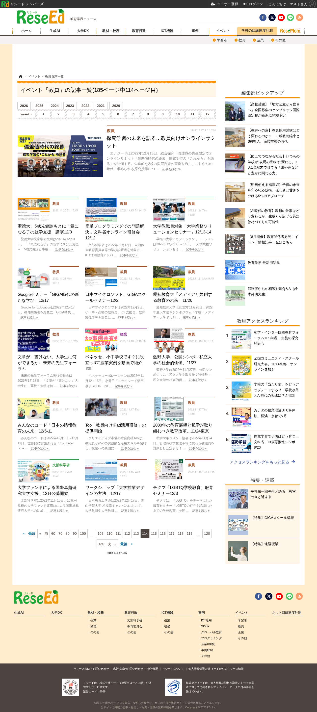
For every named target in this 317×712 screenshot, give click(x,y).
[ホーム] (20, 76)
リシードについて (173, 668)
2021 (101, 106)
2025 (39, 106)
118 (181, 533)
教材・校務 (111, 31)
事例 (195, 31)
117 (172, 533)
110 (109, 533)
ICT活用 (206, 620)
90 (75, 533)
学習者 (222, 40)
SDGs (205, 626)
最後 (123, 544)
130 (101, 544)
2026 (24, 106)
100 (83, 533)
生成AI (55, 31)
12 (208, 114)
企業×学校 (208, 644)
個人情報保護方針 (199, 668)
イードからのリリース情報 (227, 668)
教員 (241, 40)
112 (127, 533)
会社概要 (152, 668)
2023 (70, 106)
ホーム (26, 31)
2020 (116, 106)
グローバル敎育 (211, 632)
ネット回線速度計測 (286, 612)
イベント (223, 31)
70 (60, 533)
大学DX (83, 31)
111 (118, 533)
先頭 (31, 533)
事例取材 (207, 650)
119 (189, 533)
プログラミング (211, 638)
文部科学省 (134, 620)
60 (53, 533)
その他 (280, 40)
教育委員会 (134, 626)
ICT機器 (167, 31)
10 (178, 114)
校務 (93, 626)
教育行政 (139, 31)
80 (68, 533)
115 (154, 533)
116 (163, 533)
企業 (260, 40)
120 (207, 533)
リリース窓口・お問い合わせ (91, 668)
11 (192, 114)
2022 (85, 106)
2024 (55, 106)
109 (101, 533)
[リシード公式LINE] (289, 596)
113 (136, 533)
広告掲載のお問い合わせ (128, 668)
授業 (93, 620)
